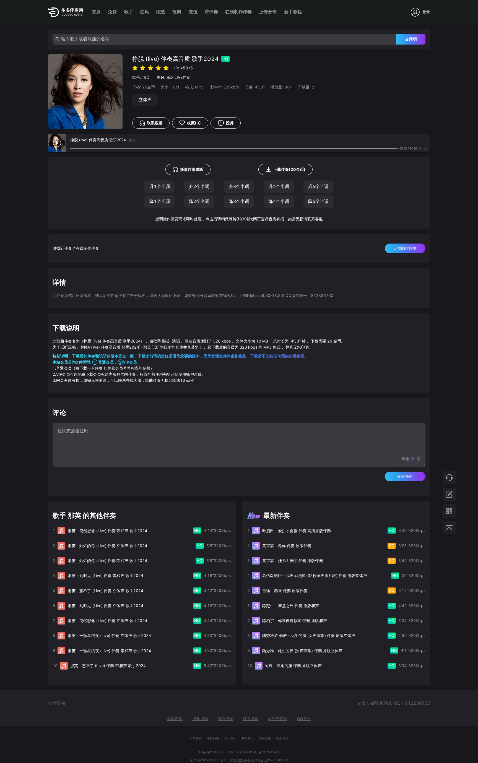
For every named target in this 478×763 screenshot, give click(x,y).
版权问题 (213, 738)
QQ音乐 (304, 718)
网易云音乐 (277, 718)
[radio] (135, 67)
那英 (146, 77)
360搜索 (225, 718)
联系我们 (247, 738)
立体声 (145, 99)
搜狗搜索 (200, 718)
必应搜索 (175, 718)
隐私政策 (265, 738)
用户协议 (195, 738)
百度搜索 (250, 718)
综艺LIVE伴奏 (178, 77)
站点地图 (282, 738)
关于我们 (230, 738)
